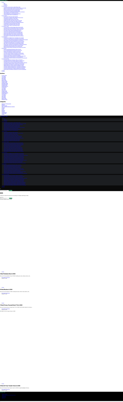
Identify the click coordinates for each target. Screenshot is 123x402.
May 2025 (4, 89)
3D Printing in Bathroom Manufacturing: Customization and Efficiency (15, 66)
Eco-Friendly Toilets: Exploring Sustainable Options (12, 10)
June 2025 (4, 88)
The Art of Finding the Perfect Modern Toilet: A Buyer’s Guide (13, 27)
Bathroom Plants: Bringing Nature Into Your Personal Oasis (13, 46)
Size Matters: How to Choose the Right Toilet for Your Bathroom (14, 28)
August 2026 (4, 75)
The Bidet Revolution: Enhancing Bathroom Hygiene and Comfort (14, 41)
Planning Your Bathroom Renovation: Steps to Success (12, 49)
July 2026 (4, 76)
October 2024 (4, 91)
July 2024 (4, 94)
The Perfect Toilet (5, 26)
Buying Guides (4, 105)
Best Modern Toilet (3, 0)
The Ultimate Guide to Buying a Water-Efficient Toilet (12, 122)
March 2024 (4, 98)
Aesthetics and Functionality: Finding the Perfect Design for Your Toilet (15, 123)
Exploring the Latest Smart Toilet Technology (11, 16)
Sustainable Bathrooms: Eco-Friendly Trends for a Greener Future (14, 60)
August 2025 (4, 87)
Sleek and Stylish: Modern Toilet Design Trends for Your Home (13, 144)
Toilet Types (4, 113)
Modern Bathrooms (5, 174)
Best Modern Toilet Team (6, 277)
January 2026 (4, 82)
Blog (4, 3)
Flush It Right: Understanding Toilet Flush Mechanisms (12, 146)
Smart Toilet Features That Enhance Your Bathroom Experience (13, 22)
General (3, 107)
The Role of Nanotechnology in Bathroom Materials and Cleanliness (14, 68)
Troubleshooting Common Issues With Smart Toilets (12, 23)
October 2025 (4, 85)
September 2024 (5, 92)
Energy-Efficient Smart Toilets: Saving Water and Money (12, 21)
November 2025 (5, 84)
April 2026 (4, 79)
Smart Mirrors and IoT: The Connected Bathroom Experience (13, 61)
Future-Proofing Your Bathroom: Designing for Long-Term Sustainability (15, 69)
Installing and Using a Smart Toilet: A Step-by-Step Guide (13, 20)
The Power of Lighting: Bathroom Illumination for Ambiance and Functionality (16, 39)
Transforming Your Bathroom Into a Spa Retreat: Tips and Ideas (14, 37)
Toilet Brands (4, 112)
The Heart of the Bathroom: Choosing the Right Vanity (12, 52)
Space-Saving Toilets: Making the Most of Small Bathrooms (13, 148)
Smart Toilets (4, 15)
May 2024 (4, 96)
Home (3, 2)
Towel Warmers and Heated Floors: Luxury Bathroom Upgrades (14, 42)
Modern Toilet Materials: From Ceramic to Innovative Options (13, 33)
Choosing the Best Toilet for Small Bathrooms (11, 14)
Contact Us (5, 5)
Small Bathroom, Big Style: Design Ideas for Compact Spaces (13, 45)
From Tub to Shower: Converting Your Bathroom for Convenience (14, 169)
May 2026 (4, 78)
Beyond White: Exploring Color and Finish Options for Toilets (13, 34)
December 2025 (5, 83)
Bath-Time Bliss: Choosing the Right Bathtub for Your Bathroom (14, 40)
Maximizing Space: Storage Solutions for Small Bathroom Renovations (15, 171)
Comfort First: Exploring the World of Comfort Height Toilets (13, 147)
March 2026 (4, 80)
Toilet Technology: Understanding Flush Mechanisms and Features (14, 11)
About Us (5, 4)
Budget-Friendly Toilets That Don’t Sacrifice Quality (12, 9)
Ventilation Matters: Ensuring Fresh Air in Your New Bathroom (13, 172)
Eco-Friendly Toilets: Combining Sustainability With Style (12, 145)
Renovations (4, 48)
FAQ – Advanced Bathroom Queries (8, 106)
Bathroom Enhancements (6, 103)
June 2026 (4, 77)
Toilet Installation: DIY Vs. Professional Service (11, 12)
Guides (3, 108)
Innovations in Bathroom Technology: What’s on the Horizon (13, 59)
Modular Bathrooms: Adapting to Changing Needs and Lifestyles (14, 64)
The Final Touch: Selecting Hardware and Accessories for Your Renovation (15, 57)
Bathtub (3, 104)
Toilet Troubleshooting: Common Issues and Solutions (12, 13)
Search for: (1, 189)
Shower (3, 70)
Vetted (3, 114)
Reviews (3, 71)
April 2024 (4, 97)
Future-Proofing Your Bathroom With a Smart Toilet (12, 24)
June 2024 (4, 95)
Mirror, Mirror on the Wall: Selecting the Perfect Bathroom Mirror (14, 43)
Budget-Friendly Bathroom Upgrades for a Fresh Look (12, 51)
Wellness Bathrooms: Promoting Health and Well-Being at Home (14, 65)
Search (11, 190)
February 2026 (4, 81)
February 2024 (4, 99)
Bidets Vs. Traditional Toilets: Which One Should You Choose (13, 124)
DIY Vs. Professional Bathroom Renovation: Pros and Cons (13, 50)
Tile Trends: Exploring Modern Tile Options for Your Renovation (13, 168)
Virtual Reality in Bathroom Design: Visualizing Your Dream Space (14, 63)
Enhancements (4, 36)
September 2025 (5, 86)
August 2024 (4, 93)
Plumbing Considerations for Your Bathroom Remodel (12, 170)
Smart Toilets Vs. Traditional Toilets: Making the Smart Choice (13, 17)
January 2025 (4, 90)
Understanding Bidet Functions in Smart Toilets (11, 19)
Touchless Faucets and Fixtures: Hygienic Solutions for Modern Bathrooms (15, 62)
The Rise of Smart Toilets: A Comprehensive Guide (12, 25)
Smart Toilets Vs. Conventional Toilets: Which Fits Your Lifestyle (14, 35)
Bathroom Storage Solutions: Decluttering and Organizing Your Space (15, 47)
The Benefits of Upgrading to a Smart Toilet (10, 18)
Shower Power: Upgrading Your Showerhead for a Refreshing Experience (15, 44)
